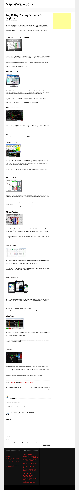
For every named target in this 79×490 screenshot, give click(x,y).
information (33, 466)
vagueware (14, 402)
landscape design (26, 467)
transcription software (33, 478)
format (32, 463)
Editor (11, 20)
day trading (22, 382)
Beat (24, 457)
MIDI (30, 467)
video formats (31, 481)
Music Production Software (31, 469)
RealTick (10, 316)
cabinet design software (28, 457)
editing (31, 460)
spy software (25, 478)
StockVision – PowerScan (16, 72)
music (24, 469)
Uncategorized (12, 382)
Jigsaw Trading (12, 212)
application (27, 454)
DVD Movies (28, 460)
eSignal (10, 349)
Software (27, 473)
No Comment (18, 402)
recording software (30, 470)
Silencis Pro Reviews (10, 401)
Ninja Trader (11, 177)
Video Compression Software (28, 479)
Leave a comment (15, 20)
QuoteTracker (12, 142)
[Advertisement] (62, 21)
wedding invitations (32, 482)
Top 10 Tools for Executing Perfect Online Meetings (22, 412)
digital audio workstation (27, 459)
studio (28, 478)
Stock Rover (11, 245)
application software (35, 454)
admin (18, 413)
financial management (26, 463)
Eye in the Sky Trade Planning (19, 37)
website (27, 482)
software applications (28, 476)
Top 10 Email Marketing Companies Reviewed (16, 406)
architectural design (26, 456)
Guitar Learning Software (27, 466)
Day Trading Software (29, 382)
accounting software (27, 452)
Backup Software (33, 456)
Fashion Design (32, 462)
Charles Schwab (12, 277)
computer (35, 457)
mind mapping (33, 467)
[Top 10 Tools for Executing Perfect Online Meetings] (7, 414)
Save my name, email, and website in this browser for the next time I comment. (22, 442)
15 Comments (21, 413)
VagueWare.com (19, 4)
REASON (25, 470)
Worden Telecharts (14, 108)
